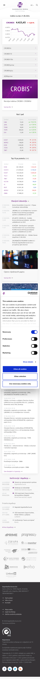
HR (32, 5)
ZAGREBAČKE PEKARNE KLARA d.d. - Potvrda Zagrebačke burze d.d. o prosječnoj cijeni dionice (24, 242)
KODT (6, 140)
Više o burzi (8, 600)
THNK (6, 127)
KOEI (5, 145)
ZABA (5, 193)
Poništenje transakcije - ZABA (13, 461)
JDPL (5, 124)
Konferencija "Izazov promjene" (25, 520)
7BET (5, 150)
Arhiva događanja (7, 527)
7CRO (6, 147)
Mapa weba (9, 609)
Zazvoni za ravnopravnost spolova (25, 482)
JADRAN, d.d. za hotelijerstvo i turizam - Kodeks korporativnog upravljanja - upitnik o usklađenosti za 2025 (25, 212)
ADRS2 (6, 142)
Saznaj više (7, 107)
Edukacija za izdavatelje (22, 488)
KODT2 (6, 170)
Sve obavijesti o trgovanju (12, 471)
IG (4, 184)
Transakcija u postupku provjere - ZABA (16, 467)
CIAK (5, 122)
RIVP (5, 187)
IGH (5, 132)
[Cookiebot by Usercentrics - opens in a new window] (28, 293)
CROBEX (10, 22)
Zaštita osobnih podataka (13, 614)
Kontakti (7, 602)
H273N (6, 181)
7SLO (5, 175)
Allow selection (20, 376)
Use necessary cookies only (20, 384)
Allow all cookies (20, 369)
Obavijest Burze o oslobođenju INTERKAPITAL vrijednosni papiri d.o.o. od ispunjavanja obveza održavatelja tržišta (19, 430)
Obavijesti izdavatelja (19, 201)
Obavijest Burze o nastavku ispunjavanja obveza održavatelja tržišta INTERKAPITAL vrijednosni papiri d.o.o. (19, 420)
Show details (28, 362)
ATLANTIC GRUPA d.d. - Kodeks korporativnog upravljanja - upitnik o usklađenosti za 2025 (23, 220)
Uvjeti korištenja (10, 612)
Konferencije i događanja (19, 478)
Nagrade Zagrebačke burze (23, 507)
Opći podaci (9, 598)
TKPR (5, 130)
